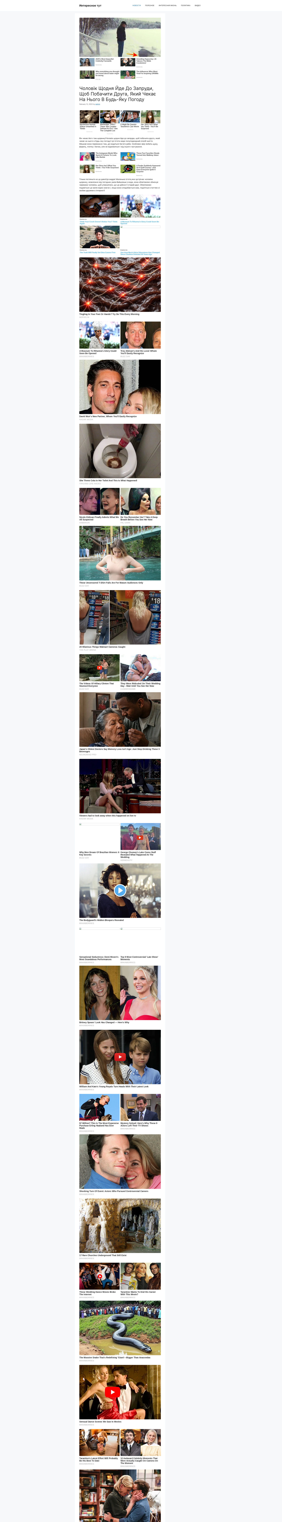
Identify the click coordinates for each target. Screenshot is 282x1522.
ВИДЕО (197, 5)
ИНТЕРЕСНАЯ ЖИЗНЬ (168, 5)
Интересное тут (90, 5)
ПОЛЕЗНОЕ (149, 5)
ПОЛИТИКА (185, 5)
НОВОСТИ (137, 5)
